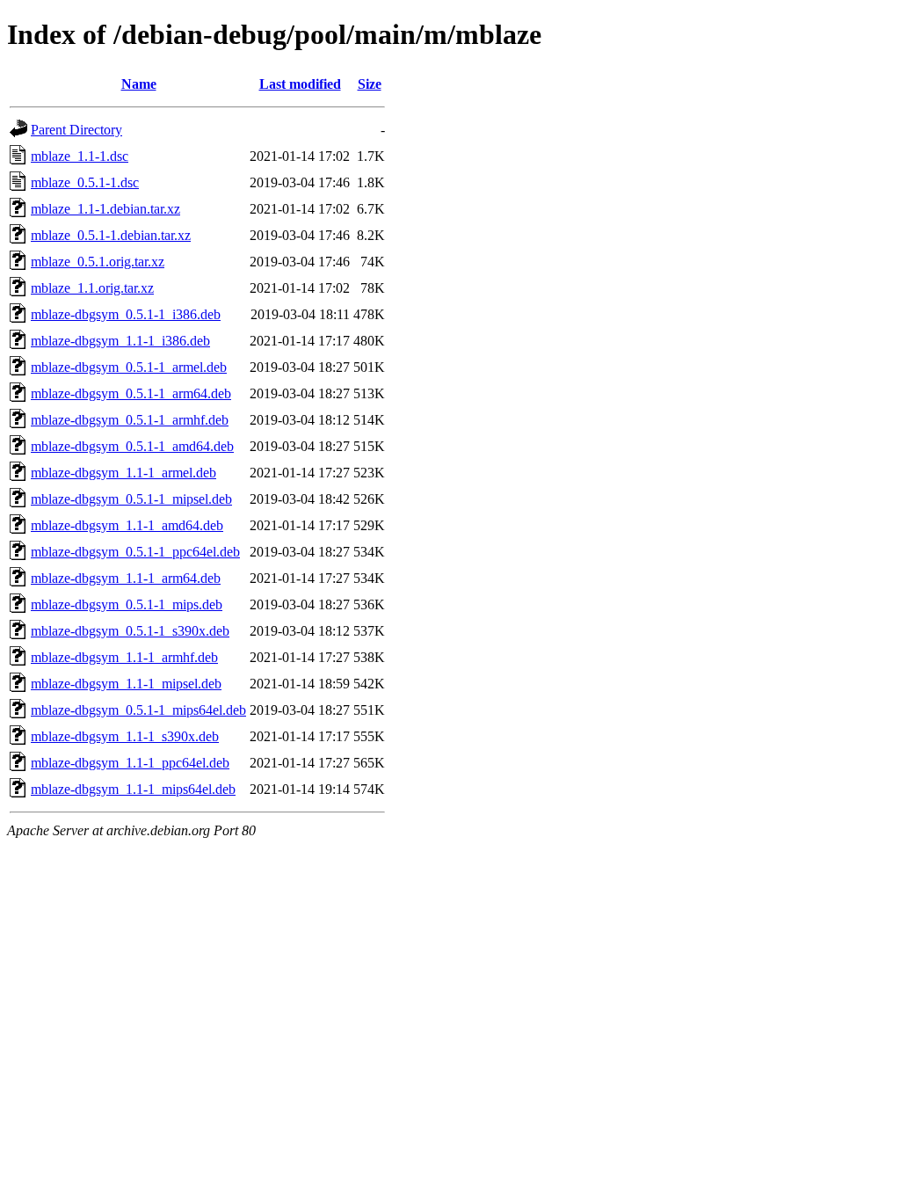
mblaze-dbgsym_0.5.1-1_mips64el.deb (138, 709)
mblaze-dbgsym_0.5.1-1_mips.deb (126, 604)
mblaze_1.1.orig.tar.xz (92, 287)
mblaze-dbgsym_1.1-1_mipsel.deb (126, 683)
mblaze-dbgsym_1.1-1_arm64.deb (126, 578)
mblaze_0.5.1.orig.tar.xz (97, 261)
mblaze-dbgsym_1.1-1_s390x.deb (125, 736)
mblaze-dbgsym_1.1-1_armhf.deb (124, 657)
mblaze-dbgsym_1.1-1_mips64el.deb (133, 789)
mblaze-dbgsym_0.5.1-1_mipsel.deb (131, 498)
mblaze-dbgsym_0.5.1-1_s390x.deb (130, 630)
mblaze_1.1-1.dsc (79, 156)
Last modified (300, 83)
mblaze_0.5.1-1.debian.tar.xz (111, 235)
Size (369, 83)
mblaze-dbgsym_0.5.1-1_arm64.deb (131, 393)
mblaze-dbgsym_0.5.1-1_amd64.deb (132, 446)
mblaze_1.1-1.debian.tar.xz (105, 208)
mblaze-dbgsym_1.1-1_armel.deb (123, 472)
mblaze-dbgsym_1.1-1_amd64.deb (127, 525)
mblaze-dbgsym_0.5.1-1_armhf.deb (130, 419)
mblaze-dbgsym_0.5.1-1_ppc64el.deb (135, 551)
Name (138, 83)
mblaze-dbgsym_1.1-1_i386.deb (120, 340)
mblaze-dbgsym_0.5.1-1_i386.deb (126, 314)
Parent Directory (76, 129)
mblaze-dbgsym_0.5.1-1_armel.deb (129, 367)
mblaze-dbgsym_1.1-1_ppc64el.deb (130, 762)
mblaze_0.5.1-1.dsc (85, 182)
